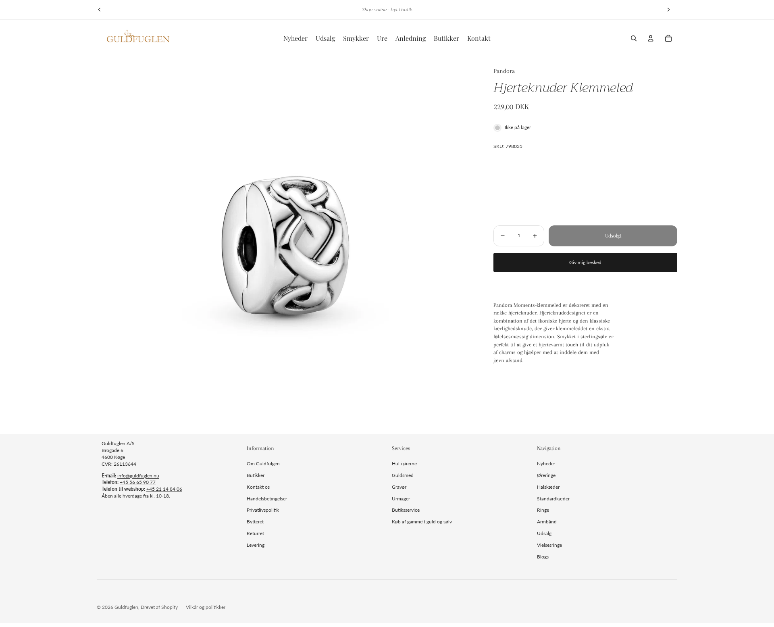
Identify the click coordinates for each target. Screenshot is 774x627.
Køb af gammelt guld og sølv (422, 522)
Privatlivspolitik (263, 510)
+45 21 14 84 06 (164, 489)
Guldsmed (403, 475)
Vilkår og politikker (205, 607)
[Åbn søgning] (634, 38)
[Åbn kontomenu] (651, 38)
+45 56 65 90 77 (138, 482)
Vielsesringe (549, 545)
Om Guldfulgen (263, 463)
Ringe (543, 510)
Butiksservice (406, 510)
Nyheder (546, 463)
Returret (255, 533)
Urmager (401, 499)
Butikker (255, 475)
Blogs (543, 557)
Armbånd (547, 522)
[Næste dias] (668, 10)
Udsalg (544, 533)
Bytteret (255, 522)
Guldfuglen (126, 607)
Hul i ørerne (404, 463)
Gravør (399, 487)
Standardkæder (553, 499)
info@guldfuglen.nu (138, 476)
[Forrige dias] (99, 10)
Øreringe (546, 475)
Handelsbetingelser (267, 499)
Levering (255, 545)
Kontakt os (258, 487)
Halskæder (548, 487)
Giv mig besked (585, 262)
